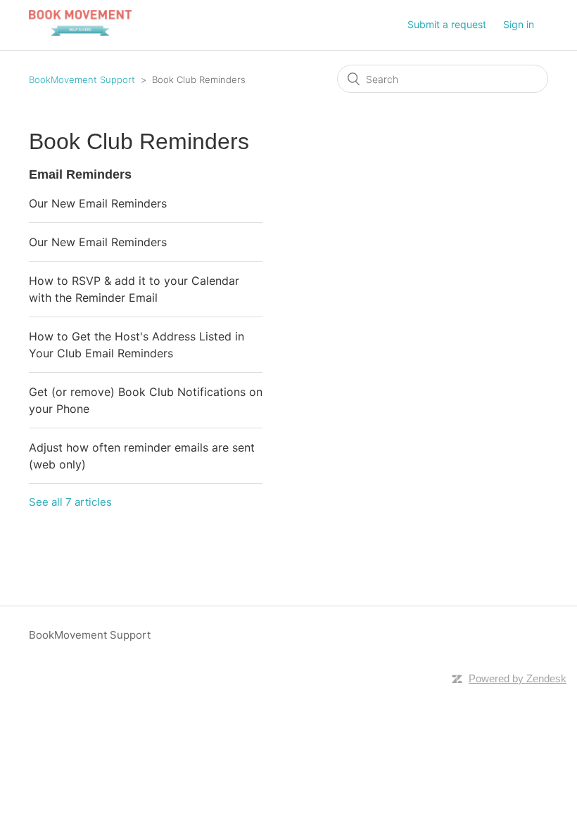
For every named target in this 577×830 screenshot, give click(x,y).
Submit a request (446, 24)
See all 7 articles (70, 502)
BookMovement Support (82, 79)
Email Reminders (80, 174)
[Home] (80, 32)
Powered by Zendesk (517, 678)
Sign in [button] (518, 24)
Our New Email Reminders (98, 203)
